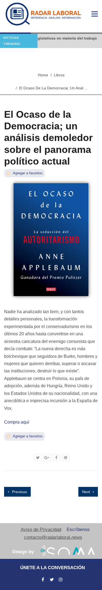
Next (86, 492)
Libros (59, 75)
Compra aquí (16, 422)
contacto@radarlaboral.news (53, 537)
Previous (19, 492)
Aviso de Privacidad (41, 529)
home (43, 75)
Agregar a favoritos (27, 173)
